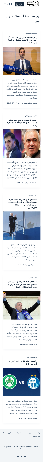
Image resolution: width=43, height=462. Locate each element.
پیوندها (29, 433)
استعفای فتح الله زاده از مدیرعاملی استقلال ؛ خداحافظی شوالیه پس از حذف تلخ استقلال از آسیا (22, 284)
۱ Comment (11, 103)
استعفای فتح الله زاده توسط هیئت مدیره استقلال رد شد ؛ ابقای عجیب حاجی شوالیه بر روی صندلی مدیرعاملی (22, 203)
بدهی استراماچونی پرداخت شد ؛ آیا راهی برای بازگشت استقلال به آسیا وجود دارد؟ (22, 40)
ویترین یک (30, 195)
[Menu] (5, 4)
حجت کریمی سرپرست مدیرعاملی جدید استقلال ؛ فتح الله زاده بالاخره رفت (22, 123)
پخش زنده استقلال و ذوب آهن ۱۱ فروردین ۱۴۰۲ (23, 363)
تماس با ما (19, 433)
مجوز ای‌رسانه (36, 436)
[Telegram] (7, 4)
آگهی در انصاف (7, 433)
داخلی (35, 33)
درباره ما (38, 433)
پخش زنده (30, 357)
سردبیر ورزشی (29, 33)
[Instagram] (9, 4)
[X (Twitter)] (11, 4)
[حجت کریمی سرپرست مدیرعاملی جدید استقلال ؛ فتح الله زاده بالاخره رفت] (21, 143)
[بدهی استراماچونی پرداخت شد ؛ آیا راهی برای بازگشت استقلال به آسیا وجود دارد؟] (21, 61)
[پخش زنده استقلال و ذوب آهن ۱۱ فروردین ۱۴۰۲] (21, 382)
